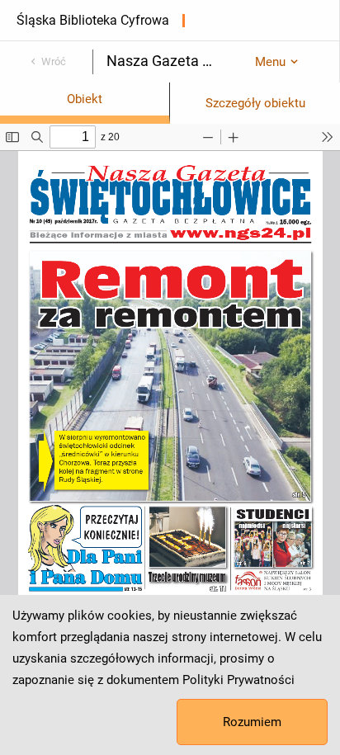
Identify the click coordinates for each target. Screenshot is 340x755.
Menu (270, 61)
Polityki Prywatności (238, 679)
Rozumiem (252, 722)
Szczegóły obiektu (255, 103)
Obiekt (84, 99)
